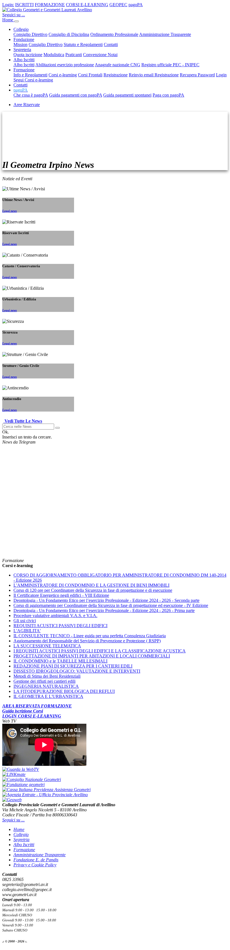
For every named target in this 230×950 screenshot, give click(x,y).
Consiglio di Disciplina (69, 34)
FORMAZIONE (50, 4)
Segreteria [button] (22, 49)
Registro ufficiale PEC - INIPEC (170, 64)
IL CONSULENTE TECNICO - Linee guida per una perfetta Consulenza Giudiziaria (89, 635)
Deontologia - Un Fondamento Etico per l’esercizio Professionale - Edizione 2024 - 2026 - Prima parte (104, 610)
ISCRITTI (24, 4)
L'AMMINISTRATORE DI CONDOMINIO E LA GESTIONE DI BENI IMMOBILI (91, 585)
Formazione (24, 849)
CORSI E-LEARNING (87, 4)
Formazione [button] (23, 69)
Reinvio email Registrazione (154, 74)
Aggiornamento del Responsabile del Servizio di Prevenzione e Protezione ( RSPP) (87, 640)
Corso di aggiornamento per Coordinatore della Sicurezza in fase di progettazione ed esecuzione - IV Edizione (110, 605)
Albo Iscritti (23, 64)
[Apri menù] (16, 21)
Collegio (21, 834)
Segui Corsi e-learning (33, 79)
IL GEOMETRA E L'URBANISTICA (48, 696)
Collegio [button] (21, 29)
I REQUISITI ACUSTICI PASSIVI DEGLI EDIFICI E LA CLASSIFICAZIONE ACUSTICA (99, 650)
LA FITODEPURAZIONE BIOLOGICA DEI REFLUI (64, 691)
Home (8, 19)
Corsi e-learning (63, 74)
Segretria (21, 839)
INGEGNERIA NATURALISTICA (46, 686)
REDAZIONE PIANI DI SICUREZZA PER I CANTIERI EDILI (72, 666)
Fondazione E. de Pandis (35, 859)
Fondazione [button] (23, 39)
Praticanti (73, 54)
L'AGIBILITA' (27, 630)
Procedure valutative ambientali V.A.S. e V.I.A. (55, 615)
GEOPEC (118, 4)
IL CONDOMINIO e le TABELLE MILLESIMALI (60, 661)
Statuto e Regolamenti (83, 44)
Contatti (111, 44)
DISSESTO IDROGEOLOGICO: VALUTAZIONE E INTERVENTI (76, 671)
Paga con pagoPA (168, 95)
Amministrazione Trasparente (165, 34)
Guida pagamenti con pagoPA (75, 95)
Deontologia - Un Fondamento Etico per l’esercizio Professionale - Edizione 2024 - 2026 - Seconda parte (106, 600)
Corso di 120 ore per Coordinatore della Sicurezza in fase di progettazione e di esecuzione (92, 590)
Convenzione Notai (100, 54)
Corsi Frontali (90, 74)
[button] (20, 90)
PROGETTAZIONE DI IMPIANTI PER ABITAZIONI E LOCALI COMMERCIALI (91, 656)
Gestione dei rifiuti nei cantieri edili (44, 681)
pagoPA (135, 4)
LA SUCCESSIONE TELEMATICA (47, 645)
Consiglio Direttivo (30, 34)
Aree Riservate (26, 104)
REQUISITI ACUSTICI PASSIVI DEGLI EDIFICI (60, 625)
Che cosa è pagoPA (30, 95)
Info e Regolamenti (30, 74)
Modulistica (53, 54)
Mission (20, 44)
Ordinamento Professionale (114, 34)
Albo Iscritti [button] (23, 59)
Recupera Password (197, 74)
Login (221, 74)
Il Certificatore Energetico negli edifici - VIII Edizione (61, 595)
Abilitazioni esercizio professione (64, 64)
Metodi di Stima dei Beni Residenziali (47, 676)
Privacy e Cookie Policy (34, 864)
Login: (8, 4)
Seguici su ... (13, 14)
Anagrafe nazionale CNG (117, 64)
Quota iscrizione (27, 54)
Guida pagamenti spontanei (127, 95)
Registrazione (116, 74)
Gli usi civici (24, 620)
